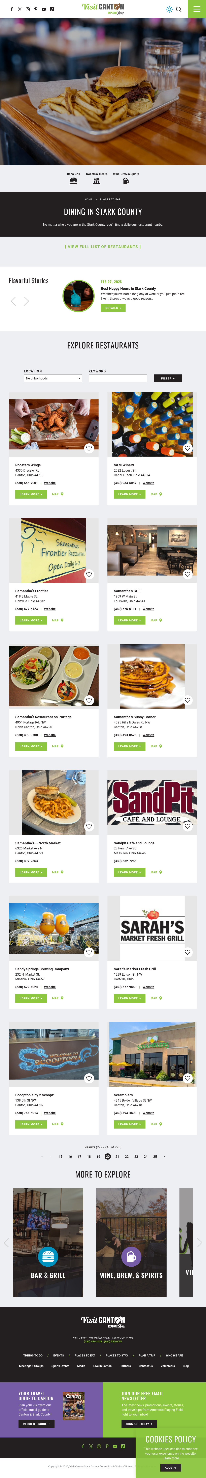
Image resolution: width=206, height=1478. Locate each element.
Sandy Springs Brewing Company (42, 969)
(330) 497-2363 (26, 861)
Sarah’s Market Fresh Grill (135, 969)
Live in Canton (102, 1366)
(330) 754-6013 (26, 1113)
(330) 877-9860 (125, 987)
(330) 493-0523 (125, 735)
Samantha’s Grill (127, 590)
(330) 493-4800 (125, 1113)
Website (50, 483)
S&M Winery (124, 465)
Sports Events (60, 1366)
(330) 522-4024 (26, 987)
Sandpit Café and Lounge (134, 843)
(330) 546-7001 (26, 483)
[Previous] (6, 1242)
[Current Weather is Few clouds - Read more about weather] (169, 9)
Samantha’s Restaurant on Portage (43, 716)
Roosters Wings (28, 465)
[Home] (103, 9)
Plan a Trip (147, 1355)
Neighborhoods (37, 378)
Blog (186, 1366)
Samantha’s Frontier (31, 590)
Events (58, 1355)
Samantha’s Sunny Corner (135, 716)
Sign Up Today (137, 1424)
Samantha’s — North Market (38, 843)
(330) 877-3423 (26, 609)
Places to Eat (85, 1355)
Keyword (97, 371)
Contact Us (146, 1366)
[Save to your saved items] (89, 448)
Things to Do (33, 1355)
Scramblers (123, 1094)
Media (81, 1366)
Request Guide (35, 1424)
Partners (125, 1366)
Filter (166, 378)
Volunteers (168, 1366)
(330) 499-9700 (26, 735)
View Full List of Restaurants (103, 246)
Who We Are (174, 1355)
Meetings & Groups (31, 1366)
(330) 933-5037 (125, 483)
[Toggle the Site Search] (178, 9)
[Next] (199, 1242)
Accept (171, 1468)
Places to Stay (117, 1355)
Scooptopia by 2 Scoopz (34, 1094)
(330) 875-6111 (125, 609)
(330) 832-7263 (125, 861)
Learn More (29, 494)
